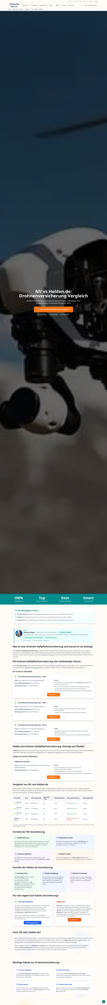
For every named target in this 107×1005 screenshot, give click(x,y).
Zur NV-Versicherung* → (32, 922)
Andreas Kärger (29, 632)
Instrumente (43, 5)
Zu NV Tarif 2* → (53, 717)
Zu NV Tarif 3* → (53, 739)
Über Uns (70, 1)
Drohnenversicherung (17, 9)
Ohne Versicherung (47, 655)
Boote (64, 5)
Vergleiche (27, 9)
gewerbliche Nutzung (31, 667)
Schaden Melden (78, 1)
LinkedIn (45, 640)
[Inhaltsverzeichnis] (103, 1001)
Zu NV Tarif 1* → (53, 694)
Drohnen (25, 5)
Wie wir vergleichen (88, 1)
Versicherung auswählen (91, 5)
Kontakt (96, 1)
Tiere (50, 5)
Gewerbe (71, 5)
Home (9, 9)
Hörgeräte (34, 5)
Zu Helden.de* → (53, 777)
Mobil (57, 5)
